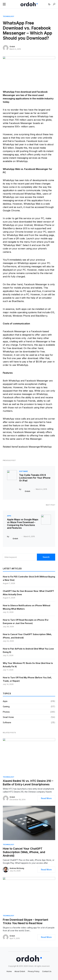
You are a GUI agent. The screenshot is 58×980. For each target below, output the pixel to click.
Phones (6, 712)
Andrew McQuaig (17, 868)
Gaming (6, 706)
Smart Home (8, 717)
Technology (8, 16)
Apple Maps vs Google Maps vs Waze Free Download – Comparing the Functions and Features (22, 523)
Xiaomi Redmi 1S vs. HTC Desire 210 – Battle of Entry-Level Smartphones (28, 782)
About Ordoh (19, 971)
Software (23, 471)
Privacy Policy (33, 971)
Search (46, 557)
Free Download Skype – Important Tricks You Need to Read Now (25, 921)
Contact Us (46, 971)
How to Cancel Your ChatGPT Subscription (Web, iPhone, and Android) (24, 852)
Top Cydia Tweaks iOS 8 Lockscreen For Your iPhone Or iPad (34, 478)
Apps (9, 516)
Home (9, 971)
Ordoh (12, 46)
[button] (4, 4)
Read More (46, 798)
